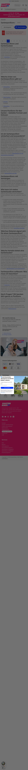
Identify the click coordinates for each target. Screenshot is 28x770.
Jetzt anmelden (7, 387)
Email (1, 383)
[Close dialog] (27, 377)
